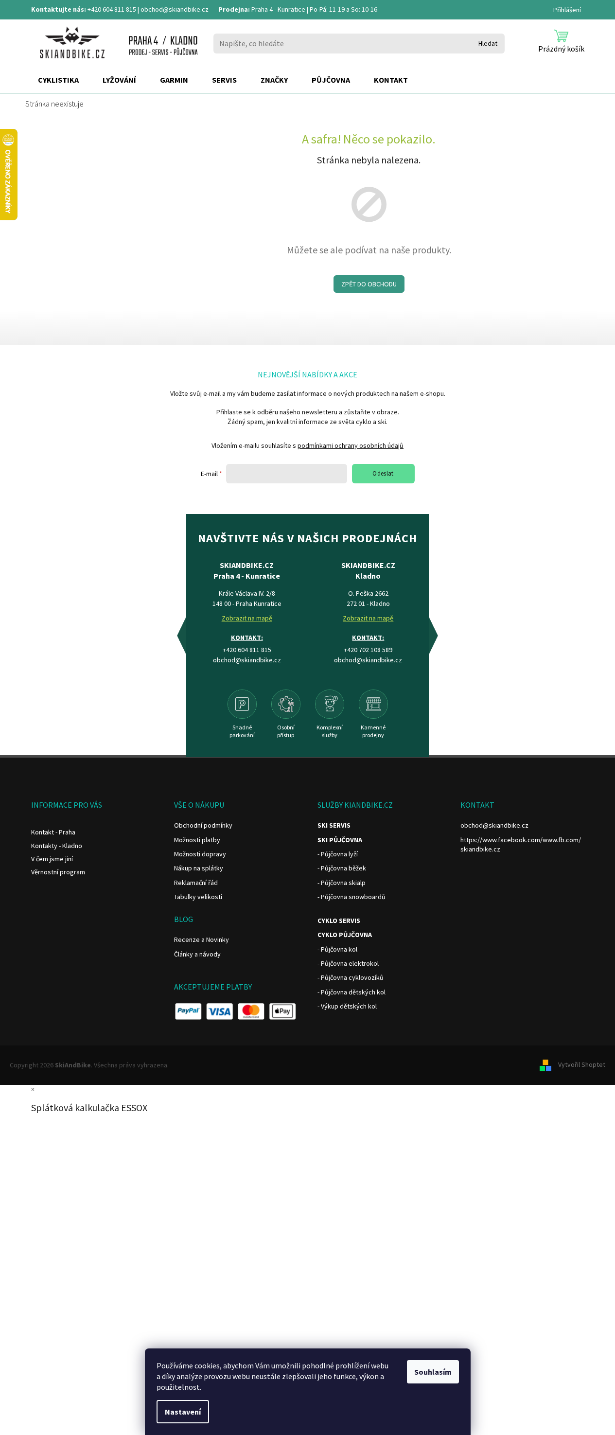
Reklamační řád (196, 882)
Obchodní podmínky (203, 825)
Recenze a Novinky (201, 939)
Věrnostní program (58, 872)
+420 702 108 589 (368, 649)
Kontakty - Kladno (56, 845)
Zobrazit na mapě (247, 618)
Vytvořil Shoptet (581, 1064)
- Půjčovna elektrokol (348, 963)
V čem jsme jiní (52, 858)
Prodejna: (234, 9)
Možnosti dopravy (200, 854)
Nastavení (183, 1412)
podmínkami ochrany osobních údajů (351, 445)
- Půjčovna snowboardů (351, 896)
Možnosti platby (197, 839)
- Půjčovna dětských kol (351, 992)
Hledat (487, 43)
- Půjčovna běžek (341, 868)
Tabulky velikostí (198, 896)
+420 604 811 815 (112, 9)
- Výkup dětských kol (347, 1006)
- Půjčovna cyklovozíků (350, 977)
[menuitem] (58, 80)
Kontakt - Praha (53, 832)
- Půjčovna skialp (341, 882)
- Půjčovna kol (337, 949)
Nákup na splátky (198, 868)
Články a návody (197, 954)
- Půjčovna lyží (337, 854)
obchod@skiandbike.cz (175, 9)
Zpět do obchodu (369, 284)
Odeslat (383, 473)
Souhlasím (433, 1372)
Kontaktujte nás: (58, 9)
